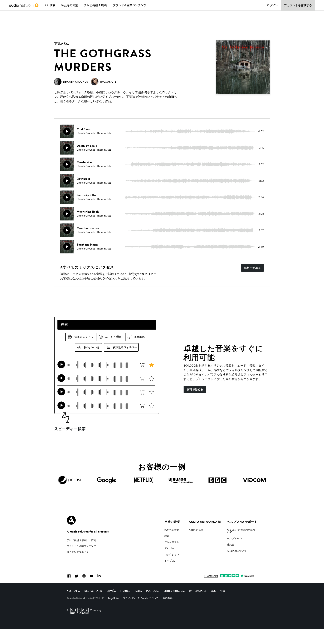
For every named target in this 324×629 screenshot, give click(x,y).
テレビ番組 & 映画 (95, 5)
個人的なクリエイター (79, 552)
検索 (52, 5)
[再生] (67, 131)
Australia (73, 590)
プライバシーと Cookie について (140, 598)
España (111, 590)
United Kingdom (174, 590)
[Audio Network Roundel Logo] (71, 520)
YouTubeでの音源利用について (241, 531)
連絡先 (230, 544)
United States (197, 590)
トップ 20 (169, 560)
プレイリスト (171, 542)
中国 (222, 590)
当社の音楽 (172, 522)
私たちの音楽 (69, 5)
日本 (213, 590)
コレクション (171, 554)
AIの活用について (237, 550)
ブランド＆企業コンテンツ (129, 5)
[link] (23, 5)
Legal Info (113, 598)
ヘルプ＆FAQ (234, 538)
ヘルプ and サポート (242, 522)
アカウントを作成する (298, 5)
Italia (138, 590)
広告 (93, 540)
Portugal (152, 590)
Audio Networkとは (205, 522)
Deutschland (93, 590)
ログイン (272, 5)
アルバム (169, 548)
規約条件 (167, 598)
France (125, 590)
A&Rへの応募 (196, 529)
